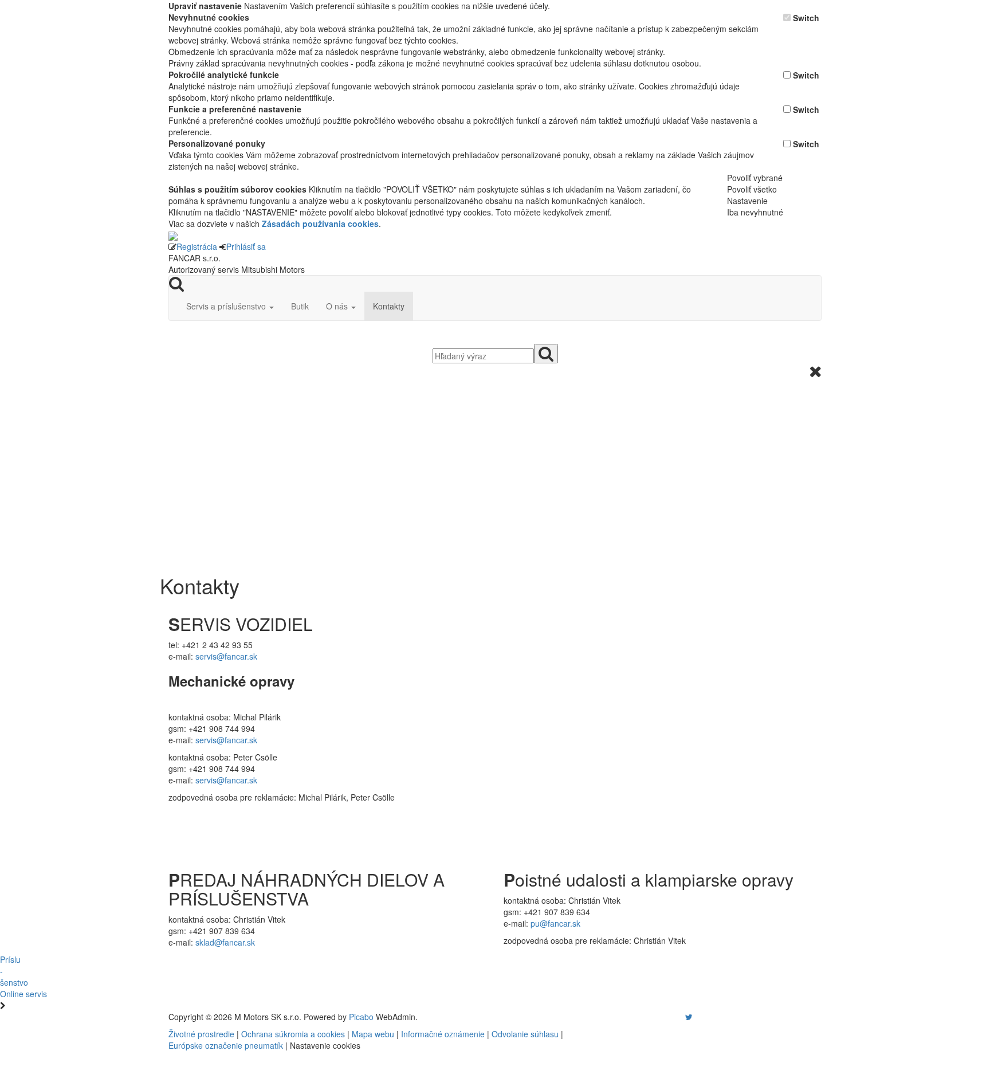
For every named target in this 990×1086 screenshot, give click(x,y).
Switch (806, 17)
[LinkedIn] (696, 1016)
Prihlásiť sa (246, 246)
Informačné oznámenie (443, 1034)
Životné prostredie (201, 1034)
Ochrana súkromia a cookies (293, 1034)
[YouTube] (677, 1016)
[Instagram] (682, 1016)
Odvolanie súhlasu (525, 1034)
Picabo (361, 1016)
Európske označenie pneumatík (225, 1045)
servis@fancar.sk (226, 656)
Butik (300, 306)
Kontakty (388, 306)
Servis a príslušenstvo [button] (227, 306)
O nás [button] (338, 306)
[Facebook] (672, 1016)
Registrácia (196, 246)
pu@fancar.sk (555, 923)
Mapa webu (373, 1034)
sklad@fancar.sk (225, 942)
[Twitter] (689, 1016)
